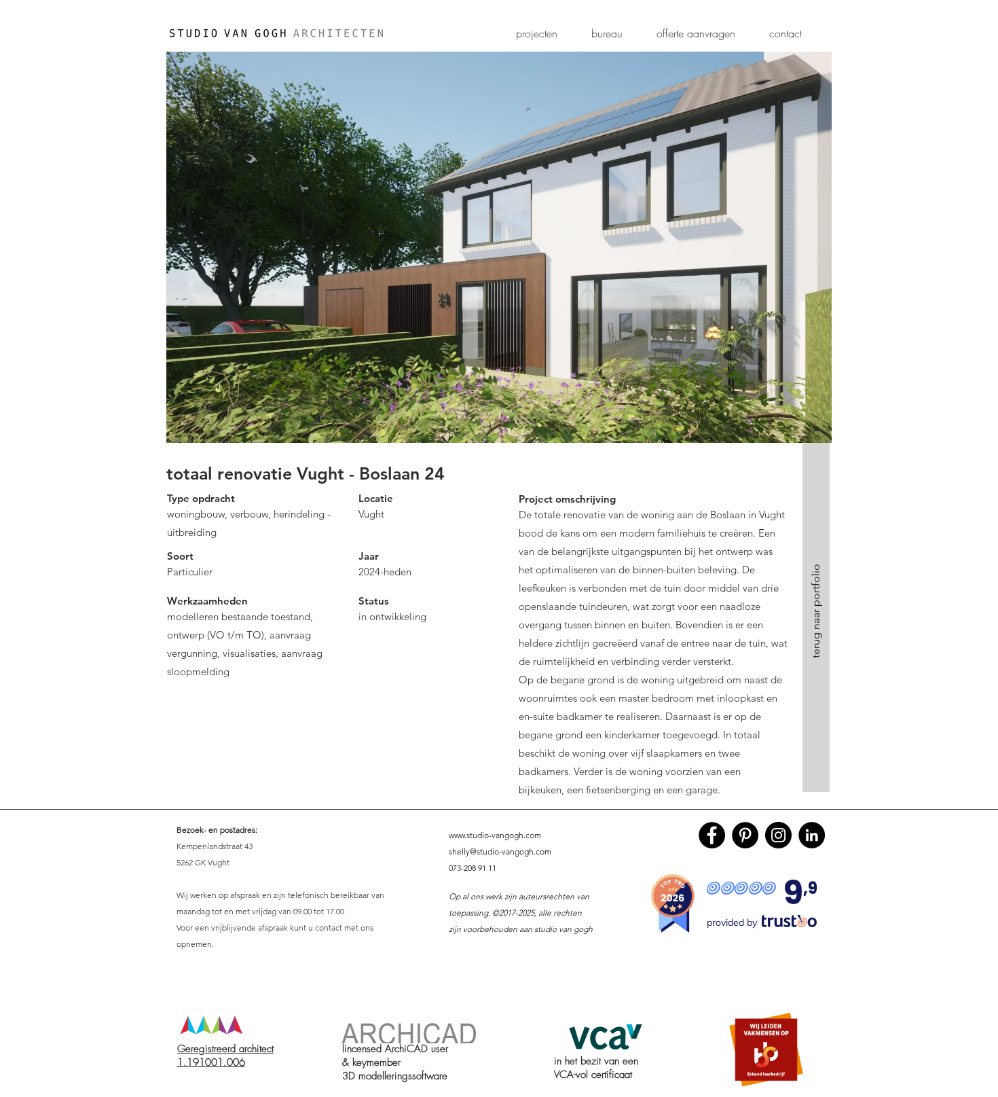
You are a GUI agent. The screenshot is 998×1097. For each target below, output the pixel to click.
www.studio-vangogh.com (495, 835)
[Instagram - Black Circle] (778, 835)
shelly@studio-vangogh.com (500, 851)
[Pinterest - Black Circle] (745, 835)
